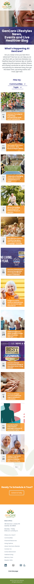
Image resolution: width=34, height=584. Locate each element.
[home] (7, 5)
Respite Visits (8, 560)
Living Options (8, 543)
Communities (8, 538)
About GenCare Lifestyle (12, 546)
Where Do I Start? (9, 535)
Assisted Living (8, 554)
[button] (30, 5)
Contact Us (7, 549)
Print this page (13, 571)
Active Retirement (10, 552)
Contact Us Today (16, 493)
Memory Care (8, 557)
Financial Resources (10, 540)
